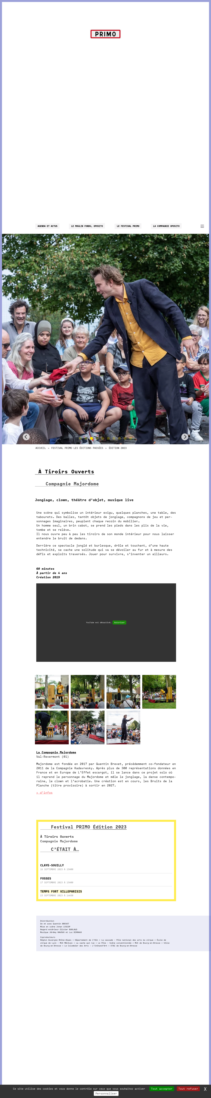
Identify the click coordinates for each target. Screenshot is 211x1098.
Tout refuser (188, 1088)
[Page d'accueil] (105, 34)
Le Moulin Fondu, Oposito (87, 226)
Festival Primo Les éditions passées (77, 448)
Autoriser (119, 622)
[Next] (184, 436)
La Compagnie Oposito (166, 226)
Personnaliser (106, 1093)
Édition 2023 (118, 448)
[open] (202, 226)
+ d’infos (44, 792)
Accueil (40, 448)
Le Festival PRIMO (128, 226)
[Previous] (26, 436)
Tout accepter (161, 1088)
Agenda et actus (47, 226)
